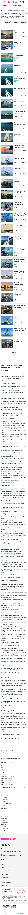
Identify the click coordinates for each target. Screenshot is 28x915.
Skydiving (3, 826)
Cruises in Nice (4, 799)
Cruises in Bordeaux (6, 803)
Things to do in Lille (6, 780)
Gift (10, 5)
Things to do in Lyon (6, 769)
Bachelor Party (17, 5)
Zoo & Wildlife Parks (6, 816)
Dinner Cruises (4, 795)
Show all (14, 352)
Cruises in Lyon (4, 801)
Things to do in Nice (6, 767)
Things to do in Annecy (6, 782)
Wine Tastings (4, 814)
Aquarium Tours (5, 812)
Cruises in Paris (5, 791)
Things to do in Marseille (7, 774)
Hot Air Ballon (4, 824)
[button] (23, 2)
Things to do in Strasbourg (7, 784)
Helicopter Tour (5, 828)
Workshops (4, 830)
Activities (4, 5)
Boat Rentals (4, 793)
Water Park (4, 818)
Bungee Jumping (5, 822)
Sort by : (20, 27)
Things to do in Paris (6, 765)
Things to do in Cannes (6, 772)
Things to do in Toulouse (7, 778)
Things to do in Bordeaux (7, 776)
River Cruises (4, 797)
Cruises (3, 805)
